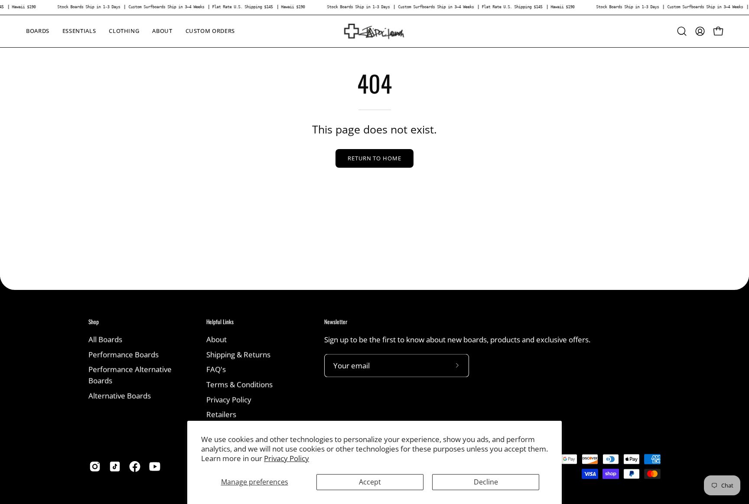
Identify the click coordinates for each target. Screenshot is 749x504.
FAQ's (216, 369)
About (216, 339)
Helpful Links (220, 321)
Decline (486, 482)
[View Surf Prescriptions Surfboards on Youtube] (154, 466)
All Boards (105, 339)
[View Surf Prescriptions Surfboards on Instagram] (94, 466)
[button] (79, 31)
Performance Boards (123, 354)
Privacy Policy (286, 458)
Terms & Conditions (239, 384)
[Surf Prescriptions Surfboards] (374, 31)
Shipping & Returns (238, 354)
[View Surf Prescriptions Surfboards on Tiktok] (114, 466)
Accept (370, 482)
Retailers (221, 414)
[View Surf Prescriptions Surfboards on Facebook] (134, 466)
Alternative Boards (119, 395)
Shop (93, 321)
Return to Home (374, 158)
